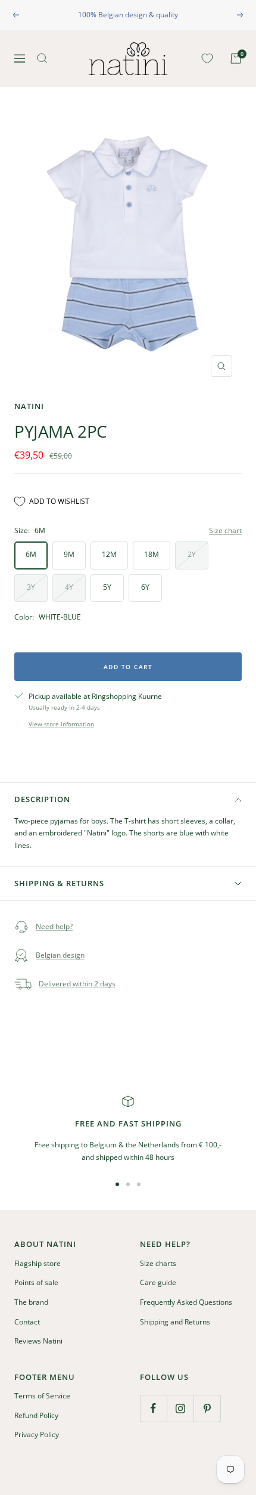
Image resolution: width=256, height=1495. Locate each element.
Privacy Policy (36, 1434)
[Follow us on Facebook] (153, 1408)
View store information (61, 724)
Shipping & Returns (59, 883)
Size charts (158, 1263)
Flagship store (37, 1263)
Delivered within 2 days (77, 984)
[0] (205, 58)
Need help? (54, 926)
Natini (29, 406)
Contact (27, 1322)
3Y (31, 587)
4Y (69, 587)
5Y (107, 587)
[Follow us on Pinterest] (206, 1408)
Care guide (158, 1282)
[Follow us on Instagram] (180, 1408)
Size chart (225, 530)
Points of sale (36, 1282)
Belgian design (60, 955)
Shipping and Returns (175, 1322)
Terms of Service (42, 1396)
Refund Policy (36, 1415)
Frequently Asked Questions (186, 1302)
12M (109, 554)
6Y (145, 587)
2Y (192, 554)
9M (69, 554)
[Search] (42, 58)
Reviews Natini (38, 1341)
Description (42, 799)
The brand (31, 1302)
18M (151, 554)
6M (31, 554)
